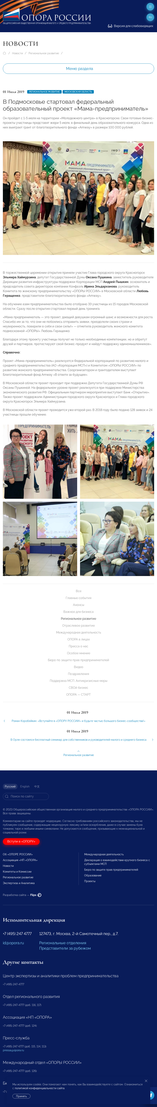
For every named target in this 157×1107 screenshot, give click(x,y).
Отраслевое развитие (78, 625)
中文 (37, 786)
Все (78, 591)
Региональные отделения (62, 943)
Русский (10, 786)
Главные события (78, 598)
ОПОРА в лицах (78, 639)
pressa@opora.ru (13, 1050)
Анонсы (78, 605)
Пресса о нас (78, 646)
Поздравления (78, 674)
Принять (21, 1096)
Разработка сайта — (20, 895)
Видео (78, 667)
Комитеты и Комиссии (17, 871)
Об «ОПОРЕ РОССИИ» (18, 854)
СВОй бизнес (78, 688)
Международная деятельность (78, 632)
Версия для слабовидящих (133, 26)
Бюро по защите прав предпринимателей (78, 660)
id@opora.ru (13, 943)
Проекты (89, 881)
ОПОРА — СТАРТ (78, 694)
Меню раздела (79, 68)
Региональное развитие (44, 53)
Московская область (78, 91)
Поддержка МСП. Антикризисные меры (78, 681)
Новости (17, 53)
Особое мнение (78, 653)
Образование (92, 875)
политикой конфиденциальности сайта (40, 1088)
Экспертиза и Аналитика (19, 883)
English (24, 786)
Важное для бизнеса (78, 612)
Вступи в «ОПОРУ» (21, 841)
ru (150, 17)
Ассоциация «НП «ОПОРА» (20, 860)
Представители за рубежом (65, 948)
